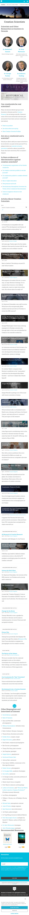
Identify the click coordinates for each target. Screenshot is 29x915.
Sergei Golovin (6, 754)
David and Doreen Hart (9, 757)
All (2, 209)
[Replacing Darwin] (7, 838)
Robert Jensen (6, 768)
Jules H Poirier (6, 806)
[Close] (25, 898)
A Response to (18, 514)
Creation (3, 4)
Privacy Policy (21, 867)
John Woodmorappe (8, 828)
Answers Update (14, 690)
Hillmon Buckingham (8, 726)
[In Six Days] (21, 838)
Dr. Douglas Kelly (7, 771)
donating (21, 882)
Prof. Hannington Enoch (9, 818)
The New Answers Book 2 (15, 678)
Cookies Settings (14, 913)
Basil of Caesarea (7, 718)
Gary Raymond (6, 809)
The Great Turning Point (14, 655)
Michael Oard (6, 803)
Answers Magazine (13, 277)
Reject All (14, 910)
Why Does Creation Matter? (12, 4)
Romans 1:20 (22, 639)
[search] (26, 207)
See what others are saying (10, 128)
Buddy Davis (6, 737)
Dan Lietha (5, 774)
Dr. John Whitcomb (8, 825)
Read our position (7, 125)
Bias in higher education (9, 181)
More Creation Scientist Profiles (11, 131)
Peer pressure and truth (9, 183)
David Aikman (6, 715)
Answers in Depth (13, 241)
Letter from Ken (13, 407)
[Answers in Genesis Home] (4, 1)
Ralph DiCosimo (7, 739)
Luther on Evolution (8, 788)
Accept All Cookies (14, 907)
